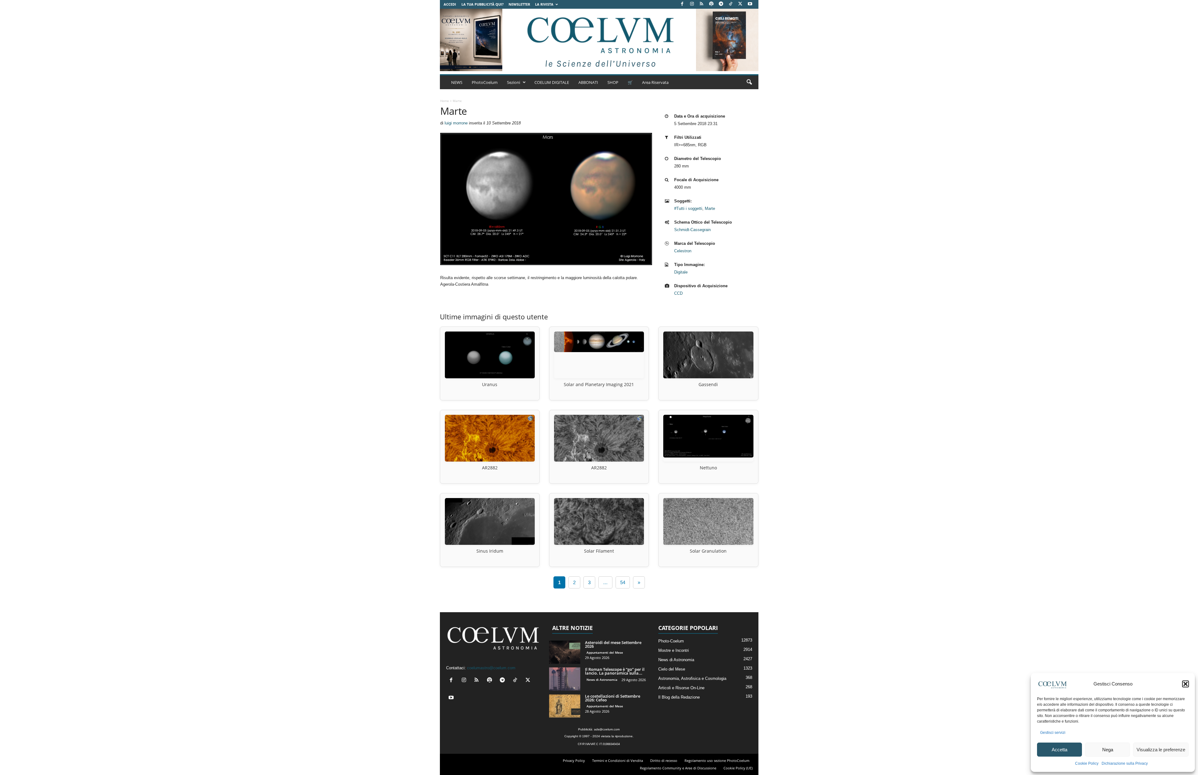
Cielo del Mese (671, 669)
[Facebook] (682, 4)
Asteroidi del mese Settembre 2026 (613, 644)
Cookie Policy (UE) (737, 768)
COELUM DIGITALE (551, 82)
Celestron (682, 251)
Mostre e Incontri (673, 650)
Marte (710, 208)
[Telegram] (721, 4)
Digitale (681, 272)
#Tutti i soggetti (688, 208)
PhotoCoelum (485, 82)
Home (444, 101)
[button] (1185, 684)
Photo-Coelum (671, 641)
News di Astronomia (602, 679)
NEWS (456, 82)
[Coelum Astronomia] (599, 40)
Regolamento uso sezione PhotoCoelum (716, 760)
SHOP (612, 82)
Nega (1107, 749)
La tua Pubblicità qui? (482, 4)
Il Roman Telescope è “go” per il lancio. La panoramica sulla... (615, 671)
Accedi (450, 4)
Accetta (1059, 749)
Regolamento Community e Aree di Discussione (678, 768)
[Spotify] (711, 4)
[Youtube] (750, 4)
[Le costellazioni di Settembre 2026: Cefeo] (564, 706)
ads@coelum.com (607, 729)
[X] (740, 4)
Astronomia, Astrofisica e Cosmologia (692, 678)
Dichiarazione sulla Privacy (1125, 763)
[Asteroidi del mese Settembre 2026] (564, 652)
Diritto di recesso (663, 760)
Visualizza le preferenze (1161, 749)
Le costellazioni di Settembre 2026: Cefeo (612, 698)
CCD (678, 293)
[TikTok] (730, 4)
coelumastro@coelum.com (491, 668)
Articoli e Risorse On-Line (681, 687)
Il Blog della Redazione (679, 697)
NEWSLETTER (519, 4)
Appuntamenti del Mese (605, 652)
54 (622, 582)
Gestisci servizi (1052, 732)
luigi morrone (456, 123)
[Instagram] (692, 4)
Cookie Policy (1086, 763)
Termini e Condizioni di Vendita (617, 760)
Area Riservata (655, 82)
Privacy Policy (574, 760)
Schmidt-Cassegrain (692, 229)
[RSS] (701, 4)
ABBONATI (588, 82)
